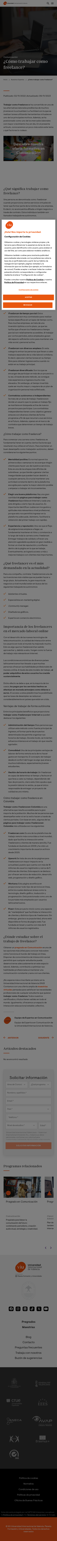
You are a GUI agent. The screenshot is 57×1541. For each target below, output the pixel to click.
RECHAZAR (27, 305)
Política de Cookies (35, 280)
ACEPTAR (28, 297)
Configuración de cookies (28, 290)
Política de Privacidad (14, 282)
